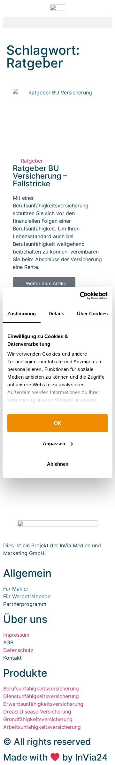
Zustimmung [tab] (21, 313)
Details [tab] (56, 313)
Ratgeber (32, 160)
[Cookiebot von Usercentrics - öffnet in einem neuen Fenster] (81, 296)
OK (57, 423)
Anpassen (54, 443)
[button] (57, 22)
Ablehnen (57, 464)
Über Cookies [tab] (92, 313)
